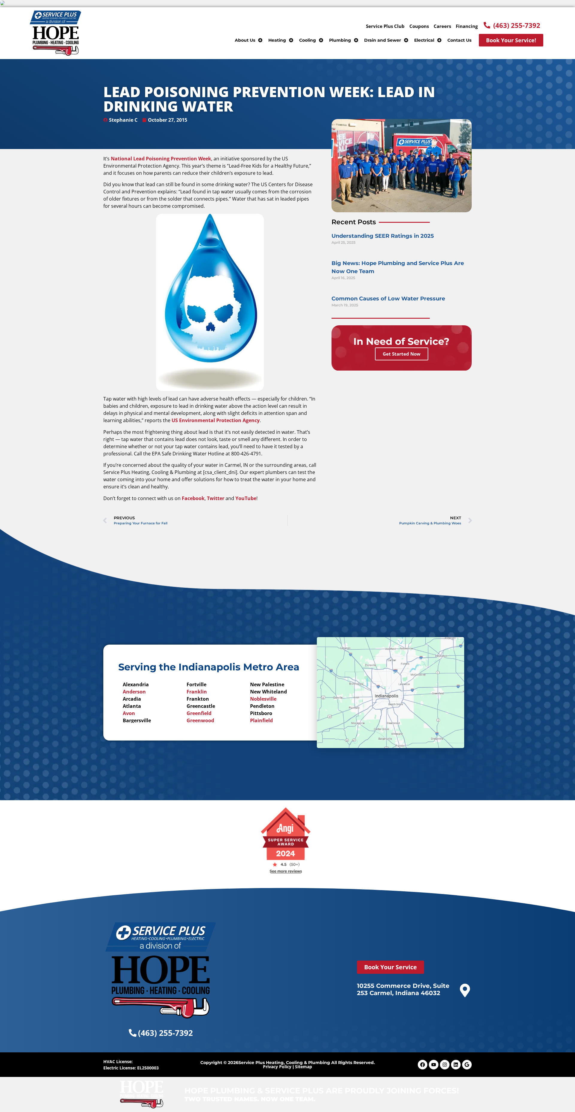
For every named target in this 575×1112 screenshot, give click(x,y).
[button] (512, 25)
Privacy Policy (277, 1066)
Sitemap (303, 1066)
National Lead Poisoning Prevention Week (161, 158)
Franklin (197, 691)
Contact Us (459, 40)
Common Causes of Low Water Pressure (388, 298)
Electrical (424, 40)
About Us (245, 40)
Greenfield (199, 713)
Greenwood (200, 720)
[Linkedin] (456, 1064)
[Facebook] (422, 1064)
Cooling (307, 40)
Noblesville (263, 699)
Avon (129, 713)
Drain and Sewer (382, 40)
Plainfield (261, 720)
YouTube (245, 498)
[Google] (467, 1064)
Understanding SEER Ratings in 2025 (383, 236)
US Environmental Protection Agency (216, 420)
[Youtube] (433, 1064)
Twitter (215, 498)
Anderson (134, 691)
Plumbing (340, 40)
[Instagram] (445, 1064)
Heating (277, 40)
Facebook (193, 498)
